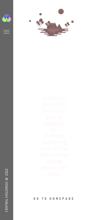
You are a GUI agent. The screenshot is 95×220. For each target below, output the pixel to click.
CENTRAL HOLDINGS (6, 197)
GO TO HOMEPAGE (54, 199)
